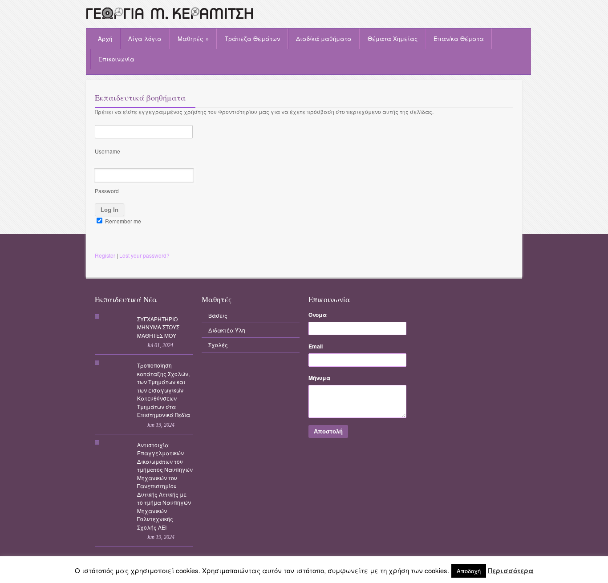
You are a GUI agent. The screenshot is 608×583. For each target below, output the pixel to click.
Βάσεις (217, 315)
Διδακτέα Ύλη (226, 330)
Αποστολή (328, 431)
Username (107, 151)
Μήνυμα (319, 378)
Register (105, 255)
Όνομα (317, 315)
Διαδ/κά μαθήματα (324, 38)
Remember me (122, 221)
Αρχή (105, 38)
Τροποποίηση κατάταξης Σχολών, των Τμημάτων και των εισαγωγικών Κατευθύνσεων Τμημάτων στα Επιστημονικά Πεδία (163, 389)
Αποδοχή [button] (469, 571)
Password (107, 190)
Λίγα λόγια (145, 38)
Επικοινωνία (116, 59)
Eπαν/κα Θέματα (459, 38)
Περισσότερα (511, 571)
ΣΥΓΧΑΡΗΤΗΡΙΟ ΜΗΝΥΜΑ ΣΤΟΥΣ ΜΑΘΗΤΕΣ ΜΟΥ (158, 327)
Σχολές (218, 344)
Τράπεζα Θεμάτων (252, 38)
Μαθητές (193, 38)
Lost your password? (144, 255)
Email (315, 346)
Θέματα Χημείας (392, 38)
